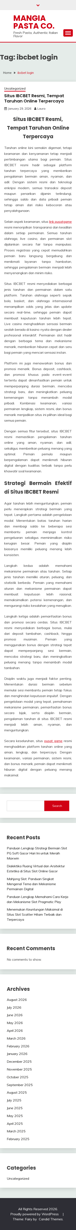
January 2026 (17, 1054)
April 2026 (15, 1030)
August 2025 (17, 1092)
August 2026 (17, 1000)
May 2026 (15, 1023)
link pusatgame (60, 221)
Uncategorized (15, 88)
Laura (41, 108)
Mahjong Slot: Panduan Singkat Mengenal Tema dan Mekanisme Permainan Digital (31, 884)
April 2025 (15, 1123)
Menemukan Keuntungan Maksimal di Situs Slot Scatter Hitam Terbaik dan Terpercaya (35, 914)
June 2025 (15, 1108)
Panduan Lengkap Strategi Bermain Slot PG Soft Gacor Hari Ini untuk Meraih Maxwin (37, 853)
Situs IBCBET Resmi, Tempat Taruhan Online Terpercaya (34, 98)
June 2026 (15, 1015)
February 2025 (18, 1139)
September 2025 (20, 1085)
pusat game (53, 741)
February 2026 (18, 1046)
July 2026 (14, 1007)
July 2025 (14, 1100)
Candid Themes (51, 1219)
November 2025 (19, 1069)
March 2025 (16, 1131)
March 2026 (16, 1038)
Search (57, 806)
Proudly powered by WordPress (35, 1214)
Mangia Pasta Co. (33, 22)
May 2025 (15, 1116)
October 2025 (17, 1077)
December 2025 (19, 1061)
